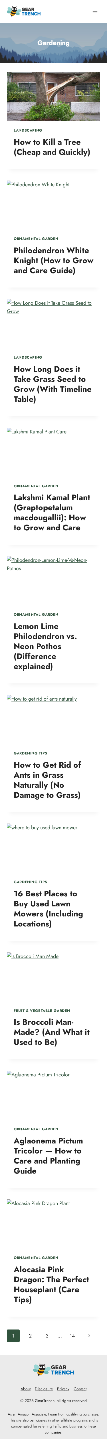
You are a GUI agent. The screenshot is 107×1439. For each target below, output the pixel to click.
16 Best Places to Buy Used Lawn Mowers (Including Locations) (48, 909)
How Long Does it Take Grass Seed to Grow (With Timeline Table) (53, 384)
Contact (80, 1389)
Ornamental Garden (36, 238)
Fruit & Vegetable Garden (42, 1010)
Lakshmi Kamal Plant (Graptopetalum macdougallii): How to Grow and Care (52, 512)
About (26, 1389)
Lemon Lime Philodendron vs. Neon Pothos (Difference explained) (45, 646)
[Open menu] (95, 11)
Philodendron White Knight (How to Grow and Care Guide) (53, 260)
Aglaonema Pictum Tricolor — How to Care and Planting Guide (48, 1156)
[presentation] (53, 96)
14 (72, 1336)
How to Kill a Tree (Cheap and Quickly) (52, 147)
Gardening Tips (30, 753)
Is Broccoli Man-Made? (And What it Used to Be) (52, 1032)
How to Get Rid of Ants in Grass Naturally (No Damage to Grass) (47, 780)
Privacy (63, 1389)
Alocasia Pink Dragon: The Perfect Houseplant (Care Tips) (51, 1284)
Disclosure (44, 1389)
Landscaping (28, 130)
